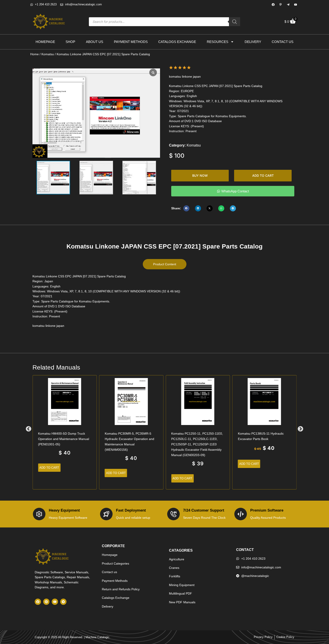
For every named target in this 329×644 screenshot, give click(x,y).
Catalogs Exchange (177, 42)
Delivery (253, 42)
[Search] (234, 21)
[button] (186, 208)
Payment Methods (131, 42)
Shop (70, 42)
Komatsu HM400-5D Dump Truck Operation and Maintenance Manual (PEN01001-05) (63, 439)
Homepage (45, 42)
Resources (217, 42)
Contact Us (282, 42)
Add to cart (263, 175)
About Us (94, 42)
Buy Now (200, 175)
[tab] (164, 264)
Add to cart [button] (49, 467)
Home (34, 54)
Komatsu (47, 54)
